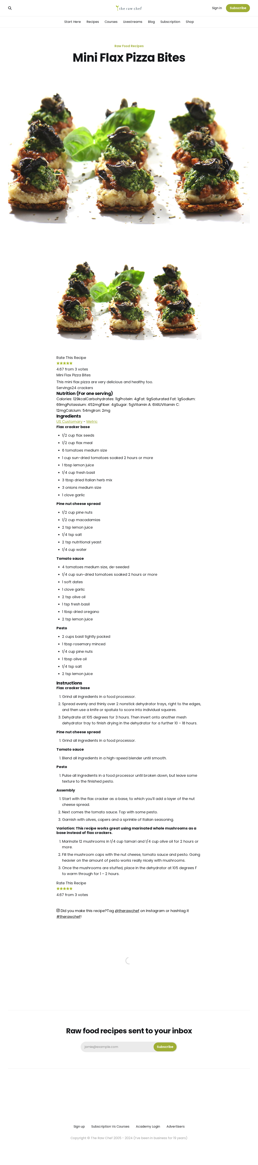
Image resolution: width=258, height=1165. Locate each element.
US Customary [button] (69, 421)
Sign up (79, 1126)
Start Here (72, 21)
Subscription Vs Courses (110, 1126)
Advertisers (175, 1126)
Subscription (170, 21)
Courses (111, 21)
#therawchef (68, 916)
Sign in (217, 8)
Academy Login (148, 1126)
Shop (190, 21)
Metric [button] (92, 421)
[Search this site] (10, 8)
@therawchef (127, 910)
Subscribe (238, 8)
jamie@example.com (129, 1046)
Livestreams (132, 21)
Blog (151, 21)
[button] (58, 363)
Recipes (92, 21)
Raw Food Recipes (129, 46)
